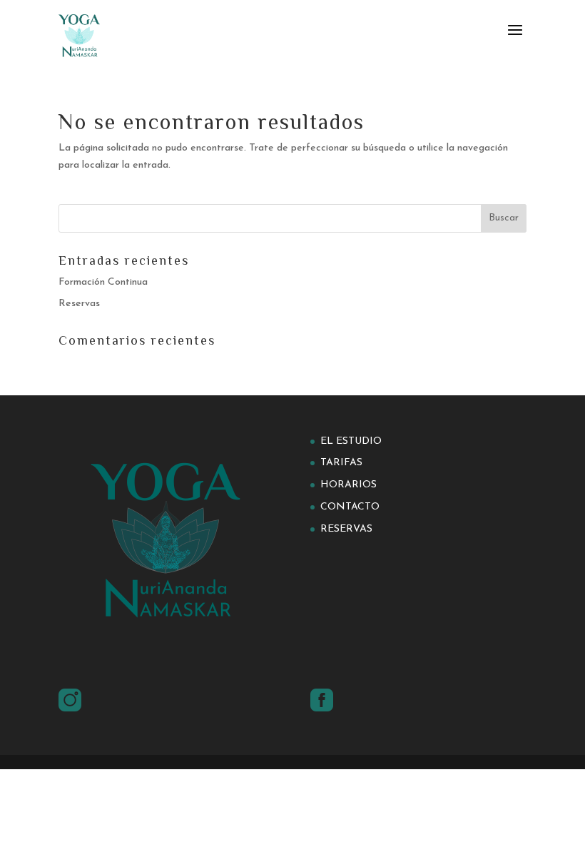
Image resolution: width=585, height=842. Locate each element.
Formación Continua (103, 282)
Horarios (348, 485)
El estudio (351, 441)
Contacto (350, 507)
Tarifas (341, 462)
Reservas (79, 303)
